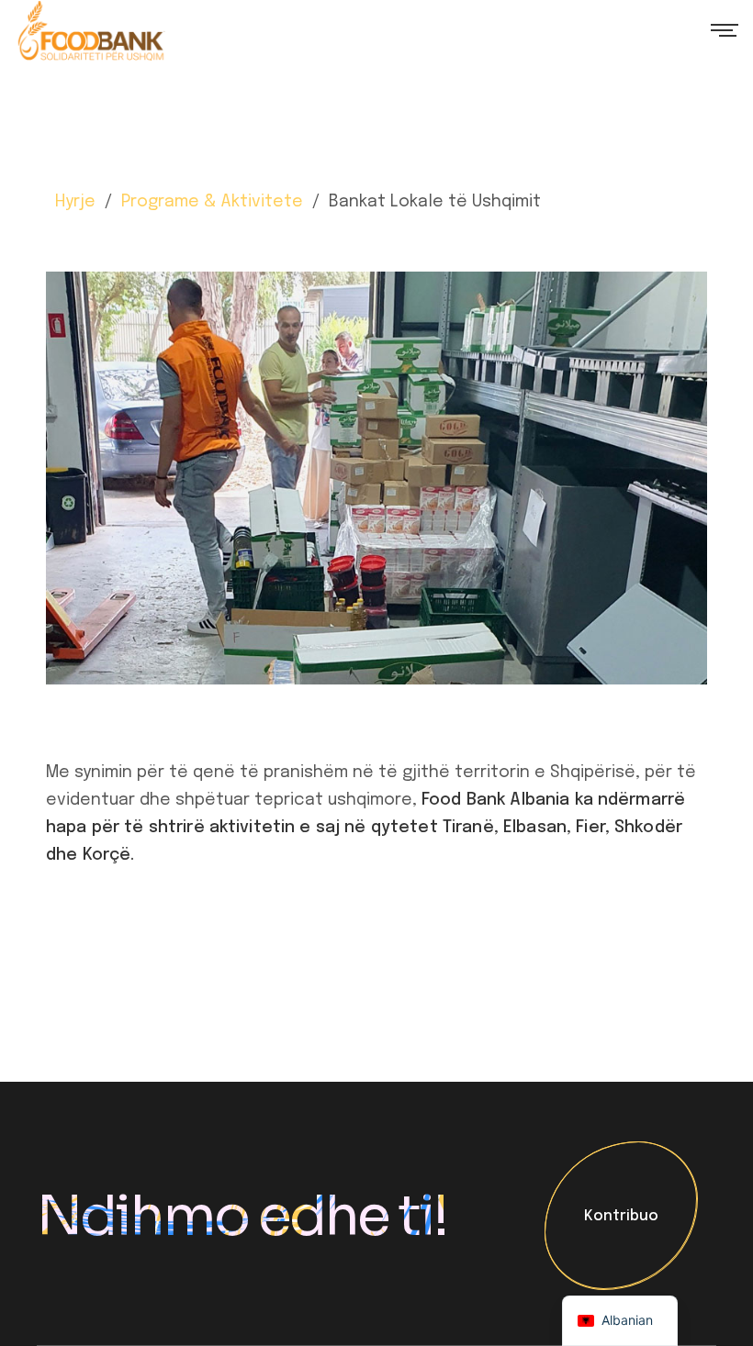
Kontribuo (621, 1217)
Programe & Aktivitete (212, 202)
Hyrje (75, 202)
